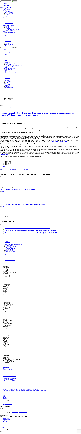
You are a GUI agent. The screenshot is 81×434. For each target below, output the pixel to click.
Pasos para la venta (8, 20)
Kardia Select (7, 33)
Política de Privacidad (23, 412)
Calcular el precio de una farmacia (9, 378)
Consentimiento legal (4, 409)
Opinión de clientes (8, 15)
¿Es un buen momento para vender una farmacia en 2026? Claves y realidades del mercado (22, 204)
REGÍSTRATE (3, 427)
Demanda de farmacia (9, 243)
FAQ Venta (7, 43)
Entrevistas (7, 259)
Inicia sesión (10, 429)
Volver (4, 166)
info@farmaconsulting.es (7, 404)
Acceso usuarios (6, 5)
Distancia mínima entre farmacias (9, 380)
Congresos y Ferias (8, 239)
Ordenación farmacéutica (10, 248)
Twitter (4, 395)
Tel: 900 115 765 (6, 403)
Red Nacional (7, 38)
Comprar (4, 53)
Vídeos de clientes (8, 26)
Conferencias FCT (8, 256)
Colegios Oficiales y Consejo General (12, 238)
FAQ (6, 16)
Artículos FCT (8, 28)
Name (1, 414)
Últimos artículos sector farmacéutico (10, 373)
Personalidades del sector (10, 249)
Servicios (7, 36)
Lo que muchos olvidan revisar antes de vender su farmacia (14, 384)
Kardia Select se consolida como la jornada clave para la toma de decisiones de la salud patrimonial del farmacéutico (24, 390)
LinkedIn (4, 396)
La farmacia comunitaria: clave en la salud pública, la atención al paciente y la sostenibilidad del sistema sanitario (28, 219)
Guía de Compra (8, 54)
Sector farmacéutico (9, 250)
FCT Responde (8, 41)
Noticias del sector (6, 237)
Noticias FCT (5, 253)
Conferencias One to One (10, 30)
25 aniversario (7, 254)
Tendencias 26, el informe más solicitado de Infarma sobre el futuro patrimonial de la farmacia (20, 389)
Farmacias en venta (6, 52)
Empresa (4, 31)
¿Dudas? (4, 40)
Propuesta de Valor (8, 37)
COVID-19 (7, 242)
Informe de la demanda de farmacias (12, 29)
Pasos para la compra (9, 13)
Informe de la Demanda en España (9, 376)
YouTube (4, 397)
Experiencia (7, 35)
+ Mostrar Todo (6, 362)
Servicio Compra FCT (9, 55)
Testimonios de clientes (9, 44)
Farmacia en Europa (9, 245)
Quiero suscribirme (4, 223)
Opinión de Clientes (9, 23)
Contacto (4, 4)
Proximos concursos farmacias (8, 377)
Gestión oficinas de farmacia (10, 246)
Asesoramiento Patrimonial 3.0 (11, 32)
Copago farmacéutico (9, 241)
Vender (4, 17)
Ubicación (5, 3)
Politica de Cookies (6, 420)
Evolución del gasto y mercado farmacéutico (13, 244)
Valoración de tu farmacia (10, 19)
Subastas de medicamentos (10, 251)
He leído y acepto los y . (16, 412)
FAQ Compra (7, 42)
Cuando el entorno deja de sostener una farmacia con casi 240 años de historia (19, 189)
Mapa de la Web (6, 421)
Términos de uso (15, 412)
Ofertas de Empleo (6, 45)
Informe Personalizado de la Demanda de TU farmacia (13, 375)
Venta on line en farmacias (10, 252)
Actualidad (7, 27)
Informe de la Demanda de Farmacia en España (14, 22)
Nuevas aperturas (8, 247)
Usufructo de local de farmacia (8, 379)
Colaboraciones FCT (9, 255)
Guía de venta (7, 18)
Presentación (7, 34)
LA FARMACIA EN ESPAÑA (9, 25)
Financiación (7, 14)
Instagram (5, 398)
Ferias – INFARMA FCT (10, 260)
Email (1, 408)
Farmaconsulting (6, 367)
